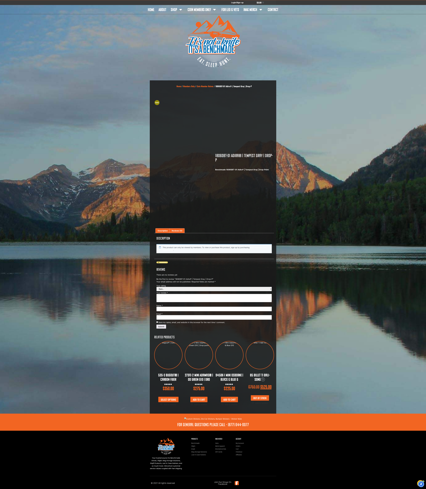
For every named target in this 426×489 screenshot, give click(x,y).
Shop (174, 9)
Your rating (161, 286)
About (162, 9)
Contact (273, 9)
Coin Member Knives (205, 86)
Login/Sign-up (237, 2)
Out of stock (260, 398)
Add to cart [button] (199, 399)
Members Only (189, 86)
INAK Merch (250, 9)
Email (159, 314)
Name (159, 305)
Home (151, 9)
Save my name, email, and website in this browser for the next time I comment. (191, 322)
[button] (168, 404)
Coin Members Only (199, 9)
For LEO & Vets (230, 9)
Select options (168, 399)
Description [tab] (163, 231)
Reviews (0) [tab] (177, 231)
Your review (162, 293)
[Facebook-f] (237, 483)
